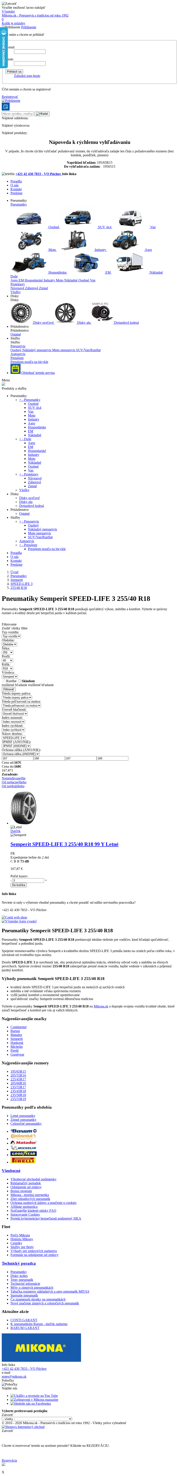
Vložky (15, 292)
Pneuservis (17, 346)
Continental (18, 1027)
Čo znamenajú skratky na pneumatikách (37, 1299)
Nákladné (156, 272)
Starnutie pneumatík (24, 1295)
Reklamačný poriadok (25, 1183)
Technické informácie (25, 1283)
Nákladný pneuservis (37, 350)
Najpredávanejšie (14, 778)
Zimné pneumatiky (23, 1119)
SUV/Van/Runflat (88, 350)
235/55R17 (18, 1087)
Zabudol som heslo (27, 76)
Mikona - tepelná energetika (29, 1195)
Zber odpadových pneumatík (30, 1199)
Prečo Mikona (20, 1235)
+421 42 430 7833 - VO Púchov (38, 174)
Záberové (32, 288)
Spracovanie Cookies (25, 1214)
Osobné (54, 227)
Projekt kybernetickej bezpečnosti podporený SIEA (45, 1218)
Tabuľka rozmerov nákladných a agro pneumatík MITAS (49, 1291)
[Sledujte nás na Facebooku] (30, 1403)
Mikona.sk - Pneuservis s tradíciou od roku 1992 (35, 15)
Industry (100, 250)
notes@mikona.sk (14, 1376)
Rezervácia (9, 1460)
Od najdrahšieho (13, 786)
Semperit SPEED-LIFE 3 (64, 844)
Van (152, 227)
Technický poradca (19, 1263)
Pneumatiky (18, 204)
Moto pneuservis (64, 350)
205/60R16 (18, 1083)
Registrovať (10, 97)
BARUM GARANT (25, 1328)
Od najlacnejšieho (14, 782)
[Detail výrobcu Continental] (23, 1138)
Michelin (16, 1046)
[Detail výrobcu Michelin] (23, 1149)
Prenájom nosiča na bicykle (29, 362)
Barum (15, 1031)
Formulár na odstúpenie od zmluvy (34, 1255)
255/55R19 (18, 1099)
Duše (14, 276)
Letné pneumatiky (22, 1116)
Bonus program (21, 1191)
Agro (148, 250)
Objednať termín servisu (38, 373)
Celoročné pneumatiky (26, 1123)
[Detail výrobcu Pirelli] (23, 1162)
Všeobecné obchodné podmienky (33, 1179)
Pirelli (14, 1050)
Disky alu (83, 322)
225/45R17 (18, 1079)
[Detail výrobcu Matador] (23, 1143)
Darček (15, 831)
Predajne (16, 193)
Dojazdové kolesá (126, 322)
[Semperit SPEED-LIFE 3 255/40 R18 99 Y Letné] (23, 823)
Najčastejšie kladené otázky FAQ (33, 1210)
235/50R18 (18, 1095)
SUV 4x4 (104, 227)
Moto (52, 250)
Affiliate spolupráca (24, 1206)
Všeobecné (11, 1170)
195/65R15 (18, 1071)
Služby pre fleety (22, 1247)
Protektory (17, 284)
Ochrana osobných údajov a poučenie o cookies (43, 1203)
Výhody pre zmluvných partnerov (33, 1251)
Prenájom (17, 358)
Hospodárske (57, 272)
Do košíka (18, 885)
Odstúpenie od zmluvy (26, 1187)
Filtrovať (8, 689)
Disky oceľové (43, 322)
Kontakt (16, 189)
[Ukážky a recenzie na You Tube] (34, 1396)
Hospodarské (34, 280)
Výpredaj (8, 11)
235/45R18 (18, 1091)
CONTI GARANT (23, 1320)
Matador (16, 1035)
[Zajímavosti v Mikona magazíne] (34, 1399)
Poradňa (16, 181)
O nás (14, 185)
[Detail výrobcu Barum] (23, 1131)
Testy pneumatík (21, 1280)
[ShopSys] (23, 1427)
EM (108, 272)
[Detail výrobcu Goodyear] (23, 1155)
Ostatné (15, 334)
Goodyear (17, 1054)
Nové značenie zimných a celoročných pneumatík (44, 1303)
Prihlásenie (28, 27)
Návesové (17, 288)
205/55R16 (18, 1075)
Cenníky (16, 1243)
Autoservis (17, 354)
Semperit (16, 1039)
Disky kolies (19, 1276)
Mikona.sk (101, 1006)
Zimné (43, 288)
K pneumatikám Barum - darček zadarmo (38, 1324)
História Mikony (21, 1239)
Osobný (16, 350)
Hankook (16, 1043)
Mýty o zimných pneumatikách (31, 1287)
